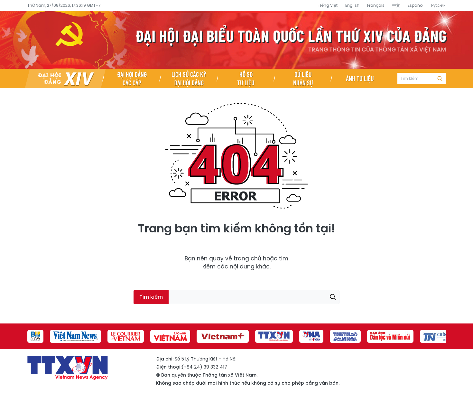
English (352, 5)
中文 (396, 5)
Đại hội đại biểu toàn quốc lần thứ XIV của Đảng (236, 40)
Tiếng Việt (328, 5)
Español (415, 5)
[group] (35, 336)
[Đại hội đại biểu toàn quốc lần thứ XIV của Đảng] (65, 78)
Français (376, 5)
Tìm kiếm (440, 78)
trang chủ (247, 258)
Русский (438, 5)
